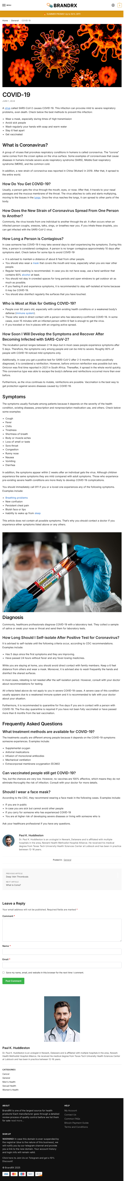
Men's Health (8, 1082)
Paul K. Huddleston (31, 835)
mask (36, 263)
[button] (119, 5)
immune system (25, 313)
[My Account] (113, 5)
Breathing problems (16, 497)
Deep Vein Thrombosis (17, 876)
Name (6, 946)
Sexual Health (9, 1085)
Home (5, 20)
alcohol (26, 274)
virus (7, 108)
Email (6, 959)
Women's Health (10, 1089)
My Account (70, 1110)
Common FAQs (72, 1118)
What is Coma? (13, 885)
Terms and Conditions (76, 1127)
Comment (8, 916)
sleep (38, 513)
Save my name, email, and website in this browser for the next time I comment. (45, 972)
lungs (37, 197)
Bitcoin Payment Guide (76, 1123)
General (15, 20)
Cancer (6, 1074)
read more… (17, 1120)
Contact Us (70, 1114)
